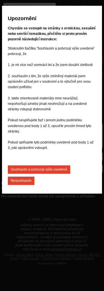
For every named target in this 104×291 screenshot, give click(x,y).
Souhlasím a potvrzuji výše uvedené (39, 169)
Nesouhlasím (21, 181)
